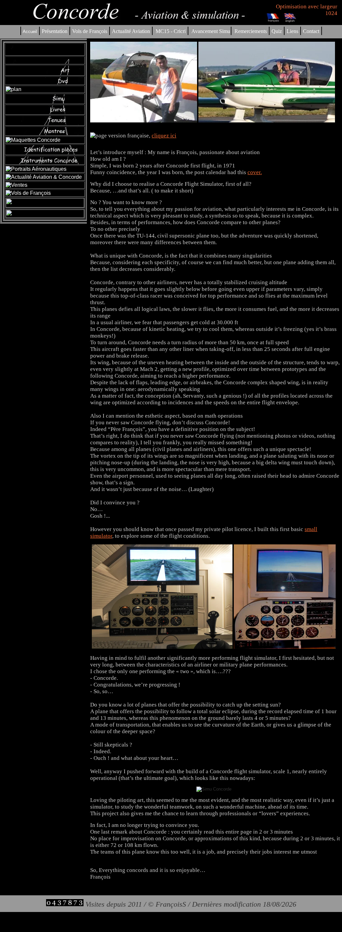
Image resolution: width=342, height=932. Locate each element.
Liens (292, 31)
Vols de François (89, 31)
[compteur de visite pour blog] (64, 904)
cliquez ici (164, 135)
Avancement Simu (210, 31)
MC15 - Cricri (171, 31)
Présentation (54, 31)
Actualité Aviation (131, 31)
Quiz (277, 31)
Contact (311, 31)
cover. (254, 172)
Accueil (30, 31)
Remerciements (250, 31)
